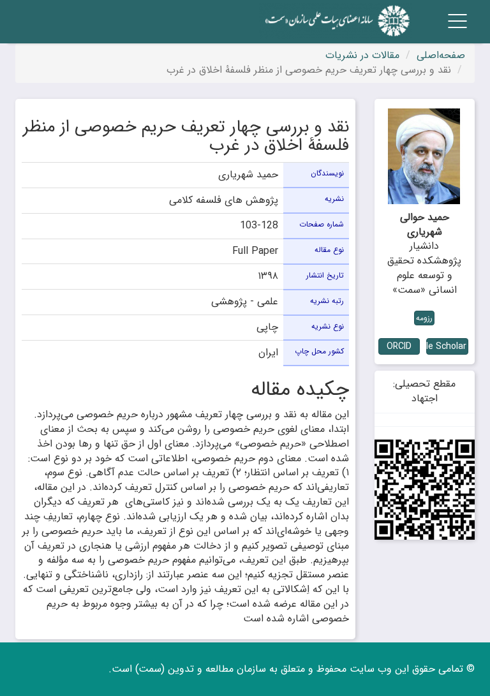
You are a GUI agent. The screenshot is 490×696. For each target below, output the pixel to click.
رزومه (424, 318)
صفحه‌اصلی (441, 55)
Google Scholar (446, 346)
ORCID (399, 346)
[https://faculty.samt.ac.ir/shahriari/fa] (425, 490)
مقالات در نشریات (362, 55)
